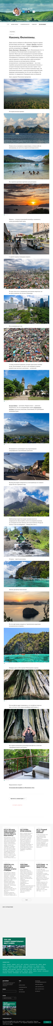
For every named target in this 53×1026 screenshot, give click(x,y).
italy (10, 967)
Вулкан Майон (13, 405)
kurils (31, 967)
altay (18, 964)
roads (31, 971)
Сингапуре (35, 46)
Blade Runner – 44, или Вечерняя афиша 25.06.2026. (42, 866)
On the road (42, 24)
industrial (5, 967)
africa (4, 964)
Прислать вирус (39, 984)
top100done (16, 972)
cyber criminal (19, 966)
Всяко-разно (14, 24)
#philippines (12, 31)
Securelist (37, 991)
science (40, 971)
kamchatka (25, 967)
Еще (26, 899)
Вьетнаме (15, 50)
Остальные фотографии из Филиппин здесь (21, 787)
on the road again (41, 969)
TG (23, 12)
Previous (7, 210)
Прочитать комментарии (18, 798)
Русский (47, 1)
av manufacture (34, 964)
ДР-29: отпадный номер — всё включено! (41, 831)
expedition (30, 966)
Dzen (28, 12)
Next (46, 210)
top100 (10, 972)
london (43, 967)
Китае (29, 44)
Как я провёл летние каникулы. (25, 830)
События (34, 24)
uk (20, 972)
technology (46, 971)
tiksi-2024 (5, 972)
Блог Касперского (39, 989)
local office (37, 967)
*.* (8, 24)
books (40, 964)
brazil (44, 964)
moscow (19, 969)
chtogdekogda (10, 966)
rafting (26, 971)
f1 (34, 966)
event (25, 966)
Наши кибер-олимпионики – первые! (25, 866)
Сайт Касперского (39, 986)
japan (20, 967)
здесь (11, 1023)
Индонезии (23, 50)
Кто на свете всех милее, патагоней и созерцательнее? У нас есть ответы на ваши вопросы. (10, 832)
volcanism (25, 972)
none (35, 969)
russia (35, 971)
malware (5, 969)
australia (26, 964)
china (4, 966)
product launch (19, 971)
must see (30, 969)
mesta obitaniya (12, 969)
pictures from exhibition (8, 971)
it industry (15, 967)
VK (26, 12)
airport (14, 964)
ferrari (38, 966)
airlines (9, 964)
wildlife (31, 972)
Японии (34, 44)
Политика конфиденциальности (40, 981)
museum (24, 969)
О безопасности (24, 24)
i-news (42, 966)
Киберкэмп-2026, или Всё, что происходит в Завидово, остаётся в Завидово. (10, 867)
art (22, 964)
